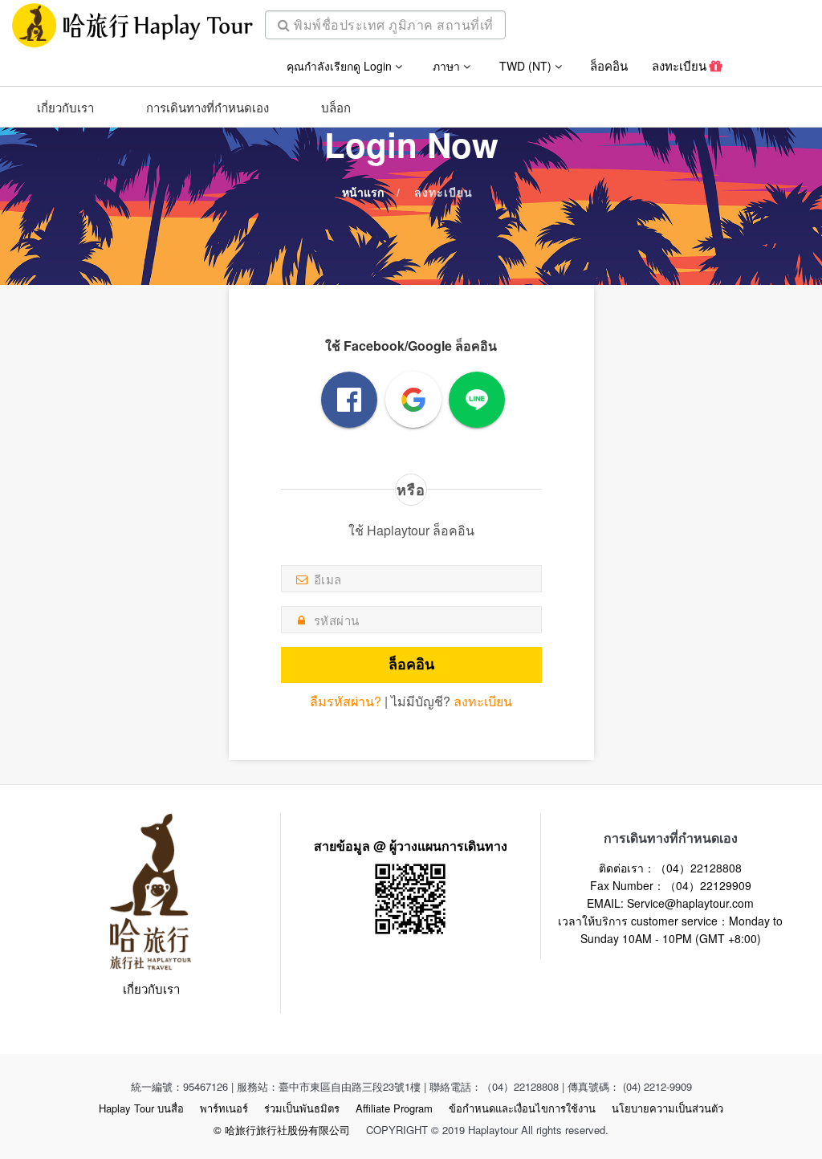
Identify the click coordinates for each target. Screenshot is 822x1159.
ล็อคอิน (609, 65)
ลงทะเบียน (681, 65)
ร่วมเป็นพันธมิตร (302, 1108)
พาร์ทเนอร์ (224, 1108)
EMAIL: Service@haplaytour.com (670, 903)
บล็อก (336, 107)
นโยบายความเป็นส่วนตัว (667, 1108)
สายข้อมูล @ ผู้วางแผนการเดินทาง (410, 845)
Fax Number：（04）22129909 (670, 885)
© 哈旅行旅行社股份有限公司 (282, 1129)
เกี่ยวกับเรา (65, 107)
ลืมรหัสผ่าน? (345, 701)
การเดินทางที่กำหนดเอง (207, 107)
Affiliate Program (394, 1108)
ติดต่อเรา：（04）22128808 (670, 868)
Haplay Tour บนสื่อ (141, 1108)
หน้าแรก (363, 191)
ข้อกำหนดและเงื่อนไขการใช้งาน (522, 1108)
